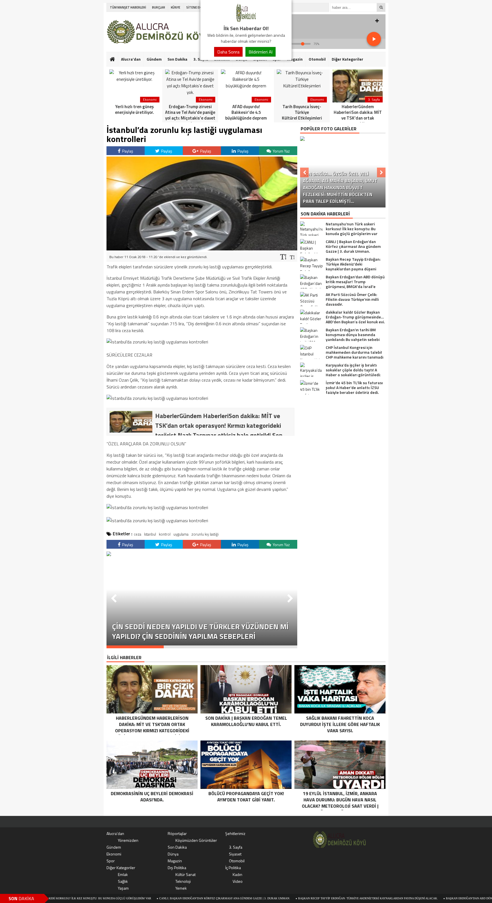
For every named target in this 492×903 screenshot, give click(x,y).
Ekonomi (113, 854)
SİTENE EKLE (195, 7)
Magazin (295, 59)
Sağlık (123, 881)
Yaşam (123, 888)
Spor (110, 861)
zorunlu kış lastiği (205, 534)
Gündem (154, 59)
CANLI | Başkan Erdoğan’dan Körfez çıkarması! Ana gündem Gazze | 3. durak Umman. (191, 898)
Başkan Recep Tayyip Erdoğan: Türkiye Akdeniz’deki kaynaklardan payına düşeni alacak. (335, 898)
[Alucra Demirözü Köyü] (246, 21)
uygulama (180, 534)
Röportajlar (177, 833)
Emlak (123, 874)
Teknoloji (183, 881)
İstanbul (150, 534)
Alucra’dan (131, 59)
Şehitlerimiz (235, 833)
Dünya (173, 854)
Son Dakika (177, 59)
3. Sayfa (235, 847)
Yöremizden (128, 840)
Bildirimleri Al (260, 51)
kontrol (165, 534)
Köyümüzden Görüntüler (196, 840)
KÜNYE (175, 7)
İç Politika (233, 868)
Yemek (181, 888)
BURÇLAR (158, 7)
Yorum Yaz (281, 151)
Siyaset (235, 854)
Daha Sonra (228, 51)
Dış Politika (177, 868)
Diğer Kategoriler (347, 59)
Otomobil (317, 59)
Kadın (237, 874)
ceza (137, 534)
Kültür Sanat (185, 874)
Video (238, 881)
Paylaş (127, 151)
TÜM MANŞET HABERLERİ (128, 7)
